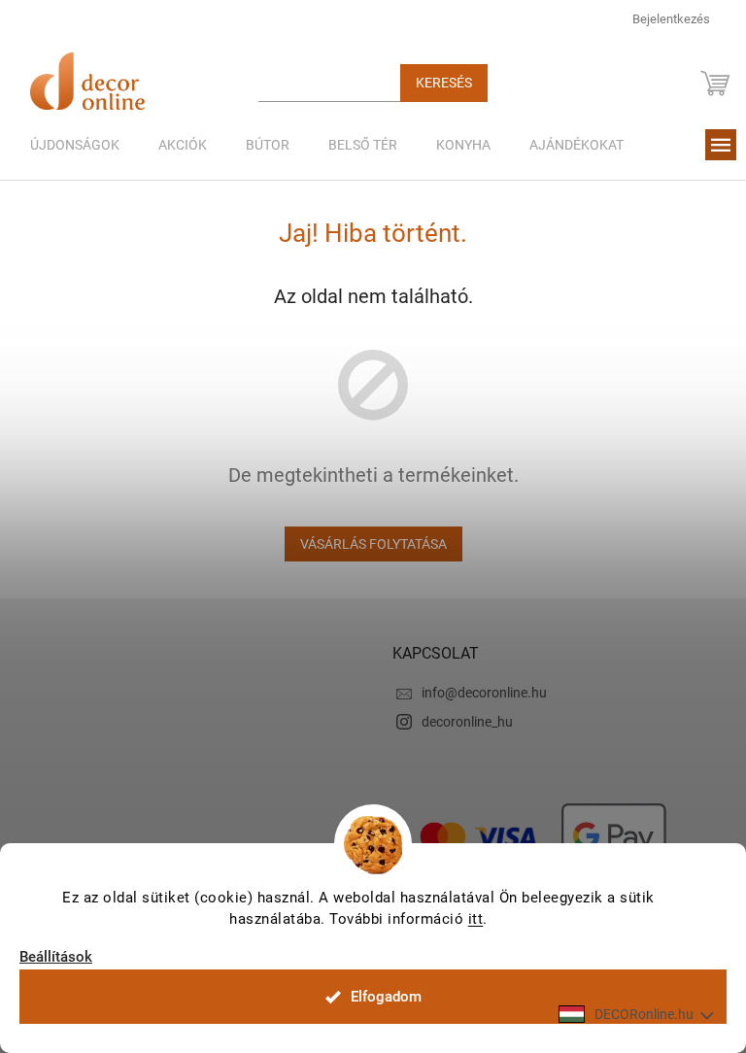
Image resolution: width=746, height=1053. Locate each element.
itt (476, 919)
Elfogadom (386, 996)
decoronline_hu (467, 722)
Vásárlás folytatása (373, 544)
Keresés (444, 82)
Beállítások (55, 957)
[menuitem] (75, 144)
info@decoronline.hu (484, 692)
